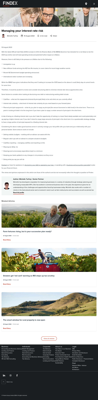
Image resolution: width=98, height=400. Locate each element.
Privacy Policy (76, 351)
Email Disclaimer (77, 355)
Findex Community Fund (62, 355)
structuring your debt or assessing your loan (39, 165)
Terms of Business (77, 357)
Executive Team (60, 353)
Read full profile (18, 192)
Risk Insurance (26, 355)
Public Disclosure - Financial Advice (82, 359)
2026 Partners (59, 361)
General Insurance (7, 353)
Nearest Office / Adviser (79, 365)
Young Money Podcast (62, 359)
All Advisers (75, 369)
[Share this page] (51, 36)
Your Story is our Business (63, 349)
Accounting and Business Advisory (12, 349)
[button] (49, 223)
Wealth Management (28, 349)
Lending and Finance (8, 351)
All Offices (75, 367)
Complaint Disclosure (78, 361)
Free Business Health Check (63, 357)
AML (73, 349)
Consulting (5, 355)
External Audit (47, 351)
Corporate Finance (48, 355)
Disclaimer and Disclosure (80, 353)
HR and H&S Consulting (9, 359)
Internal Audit (47, 353)
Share (55, 36)
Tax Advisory (5, 357)
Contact (4, 165)
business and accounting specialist (78, 165)
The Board (58, 351)
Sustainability (59, 363)
